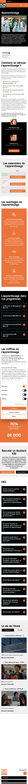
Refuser (14, 416)
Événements (8, 630)
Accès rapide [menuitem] (5, 777)
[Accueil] (4, 772)
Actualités (20, 630)
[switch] (24, 390)
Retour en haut (23, 770)
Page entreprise (21, 472)
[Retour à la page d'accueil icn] (3, 5)
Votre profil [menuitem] (5, 781)
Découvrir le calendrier (16, 177)
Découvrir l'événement (7, 657)
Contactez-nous (14, 150)
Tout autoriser (14, 408)
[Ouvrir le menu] (25, 5)
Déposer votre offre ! (6, 472)
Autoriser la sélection (14, 412)
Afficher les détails (19, 404)
